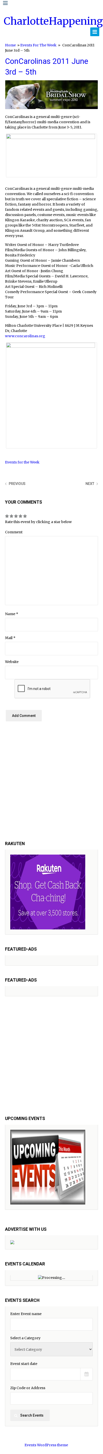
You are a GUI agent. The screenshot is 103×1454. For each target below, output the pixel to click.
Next (90, 484)
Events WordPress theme (46, 1445)
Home (10, 45)
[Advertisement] (51, 785)
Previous (17, 484)
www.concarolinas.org (25, 336)
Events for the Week (38, 45)
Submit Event (84, 31)
